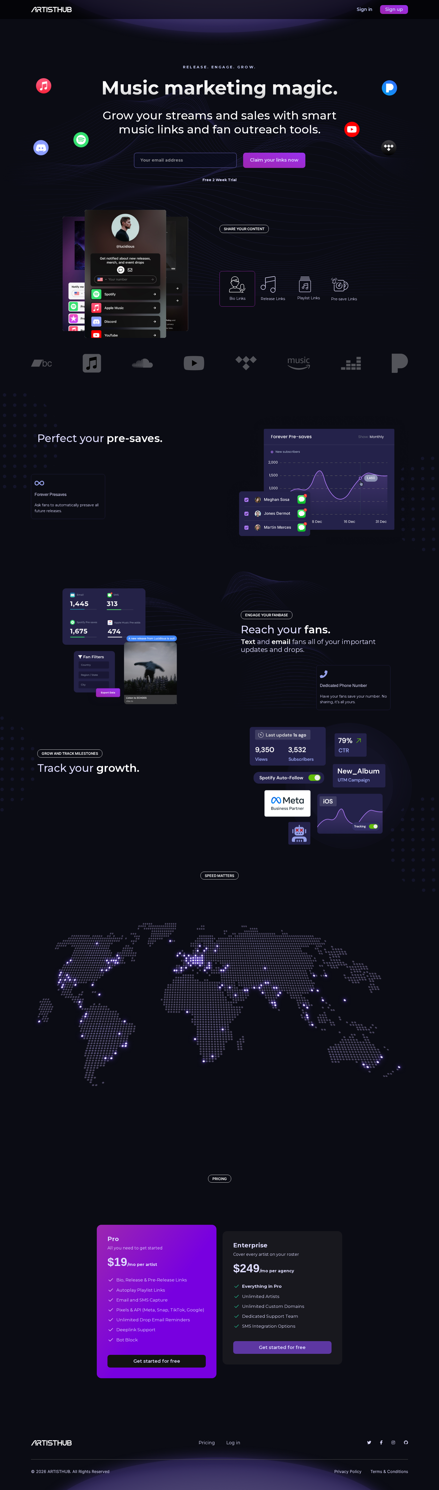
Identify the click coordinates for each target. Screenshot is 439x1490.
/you (264, 329)
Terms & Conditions (389, 1471)
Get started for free (156, 1361)
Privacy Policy (348, 1471)
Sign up (394, 9)
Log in (233, 1443)
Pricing (207, 1443)
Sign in (365, 9)
